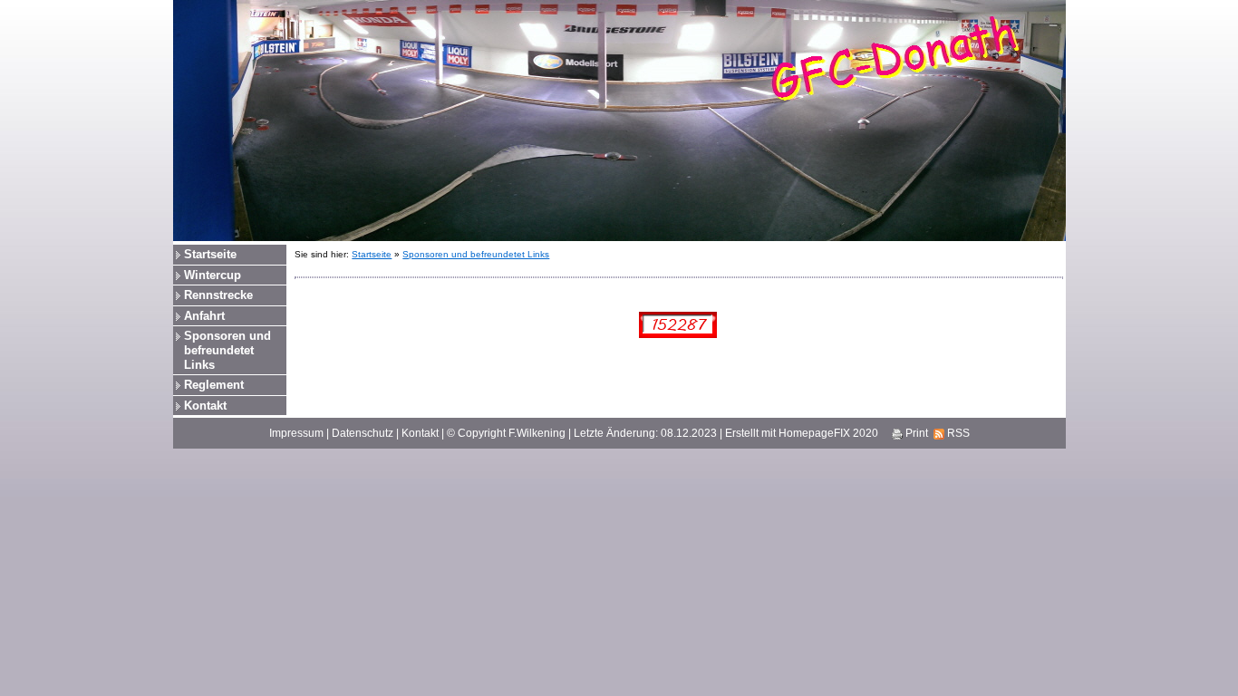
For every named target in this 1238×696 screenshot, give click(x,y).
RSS (957, 433)
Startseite (210, 254)
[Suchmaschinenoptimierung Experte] (677, 323)
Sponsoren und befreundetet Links (227, 350)
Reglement (214, 385)
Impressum (296, 433)
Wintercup (212, 275)
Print (915, 433)
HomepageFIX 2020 (828, 433)
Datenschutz (362, 433)
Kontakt (205, 405)
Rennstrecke (218, 295)
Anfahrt (204, 316)
